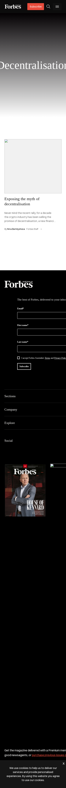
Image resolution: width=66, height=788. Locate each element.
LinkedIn (15, 448)
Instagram (24, 448)
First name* (22, 325)
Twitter (33, 448)
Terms (47, 358)
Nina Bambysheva (16, 229)
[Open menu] (57, 6)
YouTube (42, 448)
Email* (20, 308)
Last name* (22, 342)
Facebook (6, 448)
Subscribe (36, 6)
